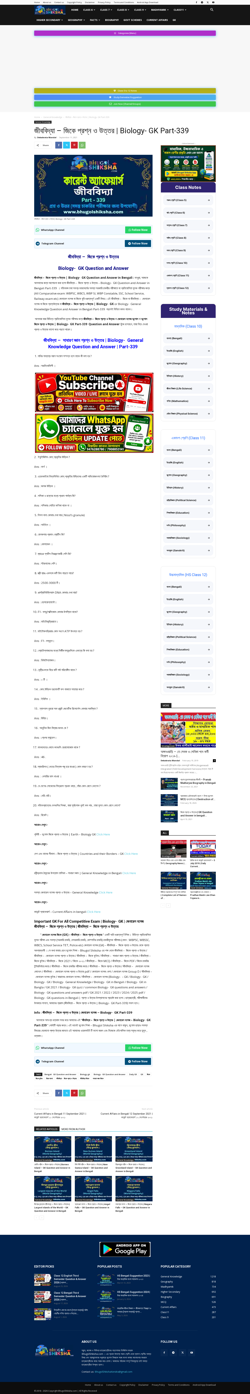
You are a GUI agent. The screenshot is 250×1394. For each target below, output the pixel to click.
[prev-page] (36, 1218)
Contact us (59, 2)
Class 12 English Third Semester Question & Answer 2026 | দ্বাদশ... (70, 1279)
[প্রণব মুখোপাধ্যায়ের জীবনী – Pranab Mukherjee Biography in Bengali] (169, 784)
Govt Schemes (132, 20)
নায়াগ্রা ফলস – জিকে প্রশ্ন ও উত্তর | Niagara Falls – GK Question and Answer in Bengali (133, 1207)
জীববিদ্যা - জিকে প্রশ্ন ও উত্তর (66, 1078)
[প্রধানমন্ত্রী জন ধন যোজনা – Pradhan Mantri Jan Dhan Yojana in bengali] (203, 880)
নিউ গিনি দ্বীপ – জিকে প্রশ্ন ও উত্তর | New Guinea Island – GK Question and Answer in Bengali (91, 1168)
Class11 (179, 9)
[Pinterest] (74, 145)
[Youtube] (213, 2)
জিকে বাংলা (49, 1078)
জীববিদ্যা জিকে (84, 1078)
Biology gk (85, 1074)
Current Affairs (157, 20)
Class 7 (105, 9)
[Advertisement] (125, 61)
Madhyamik (158, 9)
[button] (212, 10)
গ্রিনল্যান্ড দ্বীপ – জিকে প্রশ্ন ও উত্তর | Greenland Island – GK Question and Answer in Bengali (133, 1168)
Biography (112, 20)
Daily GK (133, 1074)
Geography (75, 20)
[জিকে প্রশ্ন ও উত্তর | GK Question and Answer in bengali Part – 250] (169, 816)
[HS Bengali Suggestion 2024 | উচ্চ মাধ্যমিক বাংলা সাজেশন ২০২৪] (105, 1296)
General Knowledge (52, 117)
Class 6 (88, 9)
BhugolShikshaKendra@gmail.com (113, 1371)
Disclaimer (90, 2)
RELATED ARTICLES (46, 1129)
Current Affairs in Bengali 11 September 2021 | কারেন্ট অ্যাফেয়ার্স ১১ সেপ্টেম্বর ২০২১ (60, 1115)
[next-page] (42, 1218)
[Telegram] (202, 2)
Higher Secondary (48, 20)
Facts (93, 20)
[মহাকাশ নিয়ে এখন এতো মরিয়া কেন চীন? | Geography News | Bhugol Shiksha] (174, 849)
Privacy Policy (104, 2)
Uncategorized (168, 746)
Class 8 (122, 9)
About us (47, 2)
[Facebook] (196, 2)
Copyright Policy (74, 2)
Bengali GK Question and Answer (60, 1074)
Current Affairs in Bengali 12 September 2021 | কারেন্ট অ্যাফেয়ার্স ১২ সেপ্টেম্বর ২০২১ (127, 1115)
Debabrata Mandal (46, 137)
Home (37, 2)
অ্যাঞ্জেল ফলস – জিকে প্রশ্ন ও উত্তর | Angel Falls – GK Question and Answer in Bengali (92, 1207)
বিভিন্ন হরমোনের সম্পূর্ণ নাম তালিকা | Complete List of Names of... (173, 895)
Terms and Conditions (124, 2)
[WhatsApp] (82, 145)
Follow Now (140, 230)
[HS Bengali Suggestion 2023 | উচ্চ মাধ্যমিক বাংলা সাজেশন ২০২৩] (105, 1280)
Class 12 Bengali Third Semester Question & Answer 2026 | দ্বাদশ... (70, 1296)
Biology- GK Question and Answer (110, 1074)
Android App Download (147, 2)
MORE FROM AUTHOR (73, 1129)
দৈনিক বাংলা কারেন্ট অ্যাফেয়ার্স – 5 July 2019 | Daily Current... (202, 863)
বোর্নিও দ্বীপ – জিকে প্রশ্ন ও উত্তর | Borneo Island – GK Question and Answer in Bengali (52, 1168)
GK (174, 20)
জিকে (148, 1074)
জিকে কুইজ (39, 1078)
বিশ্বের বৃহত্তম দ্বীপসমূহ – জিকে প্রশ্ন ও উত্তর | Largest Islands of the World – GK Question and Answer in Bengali (52, 1207)
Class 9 (139, 9)
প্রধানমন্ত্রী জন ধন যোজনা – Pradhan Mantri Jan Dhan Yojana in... (202, 895)
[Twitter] (207, 2)
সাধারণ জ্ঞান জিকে (98, 1078)
